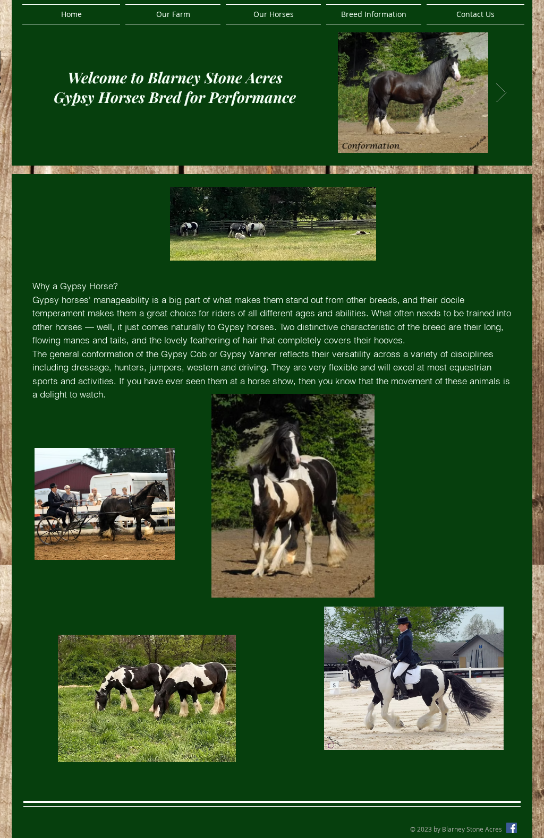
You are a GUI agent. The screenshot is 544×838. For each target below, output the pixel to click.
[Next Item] (501, 92)
